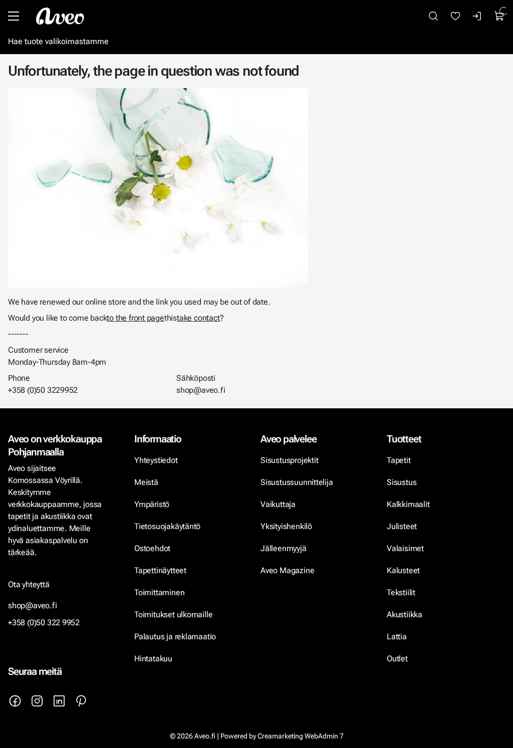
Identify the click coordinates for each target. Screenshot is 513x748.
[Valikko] (13, 16)
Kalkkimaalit (408, 504)
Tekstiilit (401, 592)
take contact (198, 318)
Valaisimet (405, 548)
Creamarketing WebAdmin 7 (301, 736)
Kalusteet (403, 570)
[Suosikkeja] (455, 16)
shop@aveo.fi (32, 605)
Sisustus (401, 482)
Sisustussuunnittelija (298, 482)
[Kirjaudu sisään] (477, 16)
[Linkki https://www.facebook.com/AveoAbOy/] (15, 701)
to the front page (135, 318)
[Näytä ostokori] (499, 16)
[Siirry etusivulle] (60, 16)
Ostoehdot (153, 548)
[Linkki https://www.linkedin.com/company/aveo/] (59, 701)
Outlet (398, 658)
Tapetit (399, 460)
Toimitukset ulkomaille (173, 614)
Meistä (146, 482)
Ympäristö (151, 504)
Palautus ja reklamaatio (175, 636)
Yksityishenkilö (286, 526)
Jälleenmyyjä (284, 548)
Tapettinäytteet (160, 570)
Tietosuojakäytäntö (167, 526)
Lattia (397, 636)
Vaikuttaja (278, 504)
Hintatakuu (153, 658)
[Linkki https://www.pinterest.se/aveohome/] (81, 701)
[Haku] (433, 16)
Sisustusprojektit (289, 460)
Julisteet (402, 526)
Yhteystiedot (156, 460)
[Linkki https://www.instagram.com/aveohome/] (37, 701)
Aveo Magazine (287, 570)
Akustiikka (404, 614)
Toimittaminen (159, 592)
